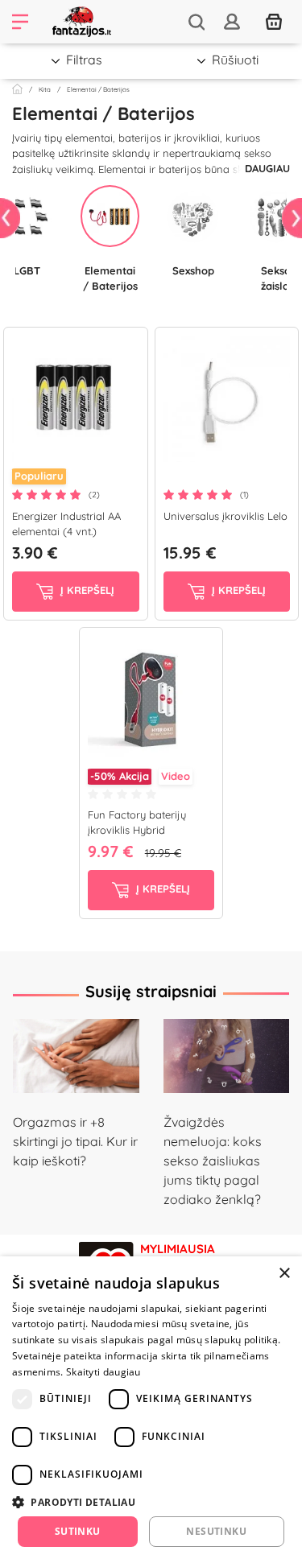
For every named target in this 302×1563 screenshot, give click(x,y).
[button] (151, 1502)
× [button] (284, 1274)
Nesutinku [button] (216, 1531)
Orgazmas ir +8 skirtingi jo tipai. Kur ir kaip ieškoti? (75, 1141)
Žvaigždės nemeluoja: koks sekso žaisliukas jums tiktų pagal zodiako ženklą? (212, 1160)
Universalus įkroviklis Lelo (225, 515)
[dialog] (151, 1409)
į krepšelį (85, 590)
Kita (45, 89)
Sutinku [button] (78, 1531)
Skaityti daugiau (103, 1372)
